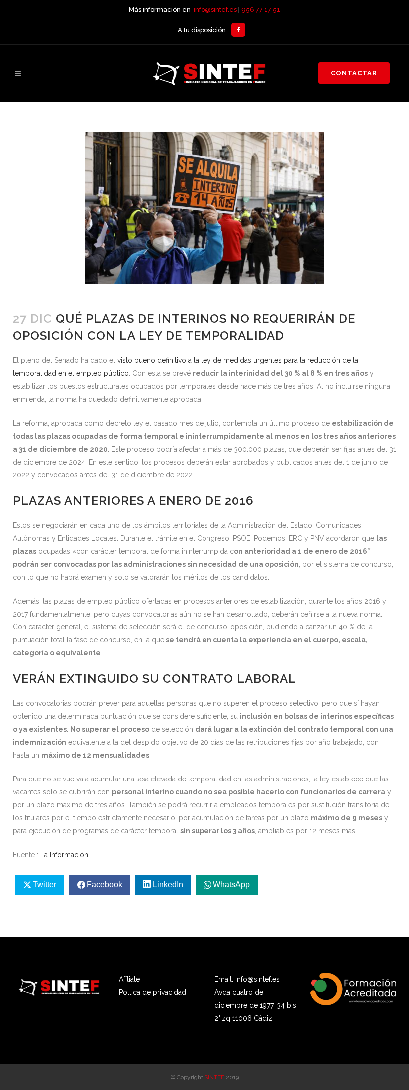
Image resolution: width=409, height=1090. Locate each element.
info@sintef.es (215, 9)
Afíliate (129, 979)
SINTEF (214, 1077)
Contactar (354, 73)
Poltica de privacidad (152, 992)
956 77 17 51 (260, 9)
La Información (64, 855)
